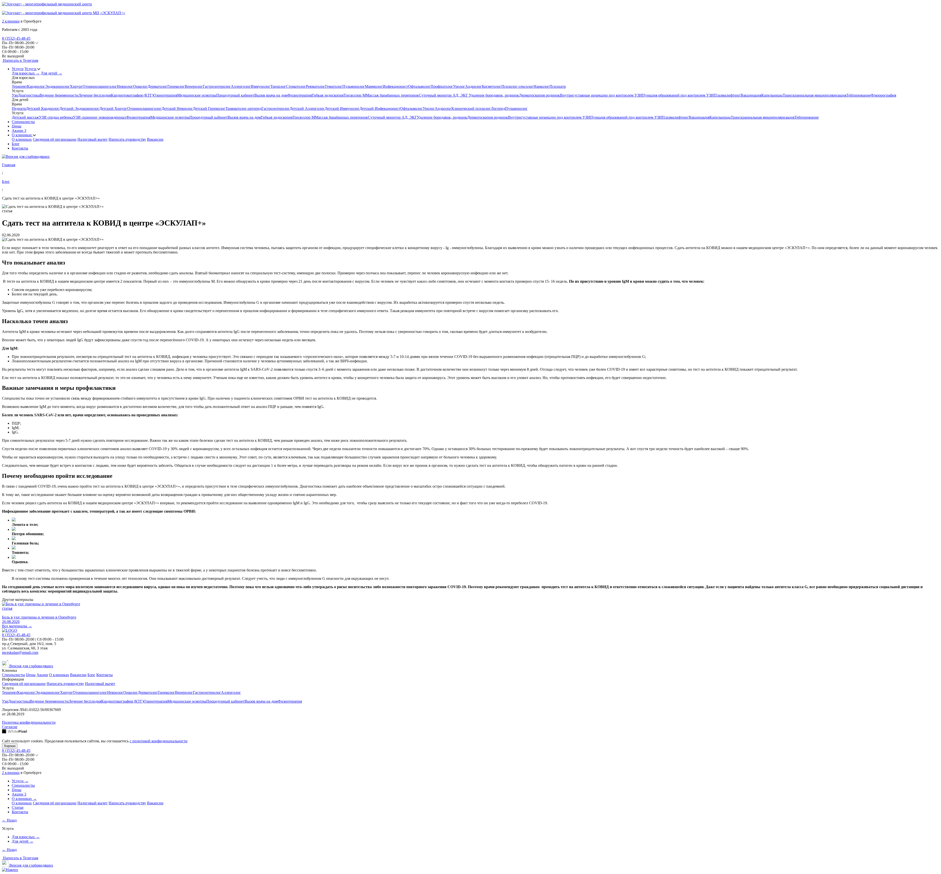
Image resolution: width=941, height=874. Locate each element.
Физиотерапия (299, 95)
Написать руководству (127, 139)
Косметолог (491, 86)
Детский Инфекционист (379, 108)
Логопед (498, 108)
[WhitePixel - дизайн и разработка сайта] (14, 732)
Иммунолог (260, 86)
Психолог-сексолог (517, 86)
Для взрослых (26, 73)
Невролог (125, 86)
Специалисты (23, 122)
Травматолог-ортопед (243, 108)
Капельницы (772, 95)
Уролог (459, 86)
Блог (16, 144)
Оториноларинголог (100, 86)
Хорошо (9, 746)
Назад (9, 820)
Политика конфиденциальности (29, 722)
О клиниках (22, 135)
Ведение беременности (59, 95)
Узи (15, 95)
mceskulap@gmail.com (20, 652)
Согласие (9, 727)
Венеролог (194, 86)
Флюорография (883, 95)
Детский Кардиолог (42, 108)
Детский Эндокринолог (79, 108)
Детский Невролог (177, 108)
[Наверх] (10, 870)
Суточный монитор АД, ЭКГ (444, 95)
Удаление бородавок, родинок (494, 95)
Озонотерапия (165, 95)
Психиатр (557, 86)
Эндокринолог (57, 86)
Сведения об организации (54, 139)
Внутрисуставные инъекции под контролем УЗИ (601, 95)
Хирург (76, 86)
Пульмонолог (353, 86)
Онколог (140, 86)
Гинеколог (176, 86)
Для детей (51, 73)
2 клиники (11, 21)
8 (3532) (16, 38)
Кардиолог (36, 86)
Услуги (18, 69)
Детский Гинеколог (209, 108)
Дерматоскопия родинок (539, 95)
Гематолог (333, 86)
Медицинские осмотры (196, 95)
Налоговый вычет (92, 139)
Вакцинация (751, 95)
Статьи (18, 807)
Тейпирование (858, 95)
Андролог (473, 86)
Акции (19, 130)
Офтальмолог (419, 86)
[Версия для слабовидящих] (26, 156)
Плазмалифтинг (727, 95)
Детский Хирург (113, 108)
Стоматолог (296, 86)
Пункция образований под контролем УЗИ (678, 95)
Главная (8, 165)
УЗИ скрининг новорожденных (99, 117)
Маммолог (374, 86)
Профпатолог (442, 86)
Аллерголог (241, 86)
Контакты (20, 148)
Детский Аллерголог (307, 108)
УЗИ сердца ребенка (56, 117)
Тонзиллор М (355, 95)
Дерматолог (157, 86)
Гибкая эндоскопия (328, 95)
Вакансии (155, 139)
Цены (16, 126)
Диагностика (29, 95)
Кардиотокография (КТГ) (132, 95)
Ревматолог (315, 86)
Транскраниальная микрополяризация (814, 95)
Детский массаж (25, 117)
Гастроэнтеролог (217, 86)
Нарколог (541, 86)
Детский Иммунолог (342, 108)
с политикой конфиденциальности (158, 741)
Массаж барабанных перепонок (392, 95)
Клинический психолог (471, 108)
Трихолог (278, 86)
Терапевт (19, 86)
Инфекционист (395, 86)
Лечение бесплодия (94, 95)
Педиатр (19, 108)
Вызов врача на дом (270, 95)
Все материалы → (17, 626)
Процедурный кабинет (235, 95)
